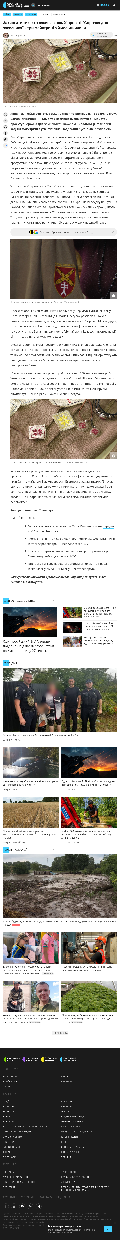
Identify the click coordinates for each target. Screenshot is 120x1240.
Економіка (9, 1111)
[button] (5, 114)
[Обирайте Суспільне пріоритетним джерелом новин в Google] (5, 145)
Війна (64, 1076)
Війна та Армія (59, 14)
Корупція (66, 1101)
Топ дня (66, 1157)
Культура (44, 14)
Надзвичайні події (72, 1116)
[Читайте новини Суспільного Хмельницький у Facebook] (6, 1206)
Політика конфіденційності (20, 1182)
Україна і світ (11, 1081)
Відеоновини (11, 1157)
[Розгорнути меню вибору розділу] (33, 5)
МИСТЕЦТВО (31, 14)
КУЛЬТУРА (18, 14)
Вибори (7, 1116)
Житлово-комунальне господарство (26, 1126)
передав (108, 526)
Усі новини (44, 5)
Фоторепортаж (84, 569)
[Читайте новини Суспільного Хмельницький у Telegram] (39, 1206)
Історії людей (69, 1136)
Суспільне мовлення (16, 1177)
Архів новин (68, 1171)
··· (86, 5)
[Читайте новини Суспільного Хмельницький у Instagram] (14, 1206)
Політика (8, 1141)
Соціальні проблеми (73, 1146)
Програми (9, 1187)
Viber (102, 577)
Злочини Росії (11, 1146)
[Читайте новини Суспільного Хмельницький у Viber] (30, 1206)
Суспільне (42, 1222)
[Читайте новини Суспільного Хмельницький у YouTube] (22, 1206)
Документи (68, 1182)
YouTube (16, 582)
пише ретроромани (89, 551)
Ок (108, 1229)
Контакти (9, 1171)
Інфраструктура (70, 1126)
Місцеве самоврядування (76, 1131)
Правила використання (75, 1177)
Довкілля (8, 1121)
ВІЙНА (7, 14)
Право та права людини (18, 1131)
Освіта (65, 1111)
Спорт (6, 1086)
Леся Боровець (17, 35)
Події (6, 1101)
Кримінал (9, 1106)
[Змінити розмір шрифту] (115, 35)
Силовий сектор (13, 1136)
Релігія (65, 1141)
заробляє (44, 544)
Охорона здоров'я (72, 1121)
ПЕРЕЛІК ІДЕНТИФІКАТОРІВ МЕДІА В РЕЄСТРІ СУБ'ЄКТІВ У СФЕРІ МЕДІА (85, 1188)
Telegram (91, 577)
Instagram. (35, 582)
